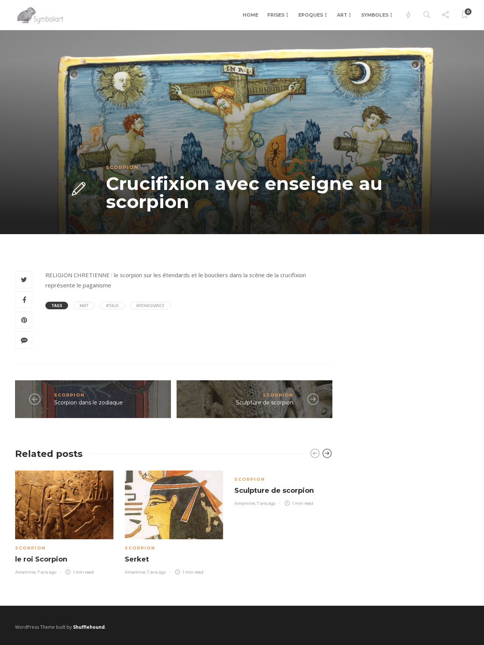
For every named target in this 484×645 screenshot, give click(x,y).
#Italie (112, 305)
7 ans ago (46, 572)
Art (342, 15)
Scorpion (122, 167)
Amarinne (25, 572)
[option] (64, 521)
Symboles (374, 15)
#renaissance (150, 305)
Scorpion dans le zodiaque (88, 402)
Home (250, 15)
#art (83, 305)
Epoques (310, 15)
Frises (275, 15)
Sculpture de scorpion (264, 402)
